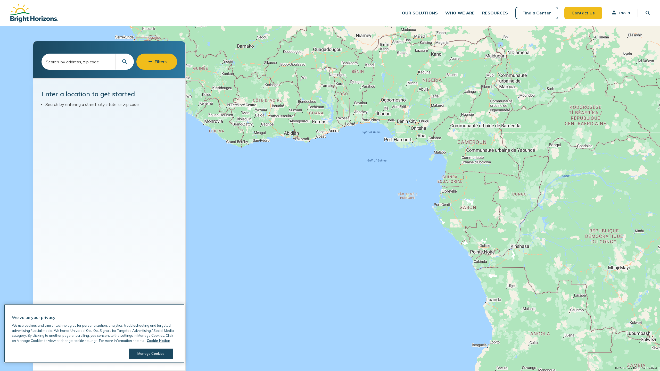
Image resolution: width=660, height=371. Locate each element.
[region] (330, 198)
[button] (420, 13)
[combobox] (88, 62)
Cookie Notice (158, 341)
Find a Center (537, 12)
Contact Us (583, 12)
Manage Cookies (151, 353)
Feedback (652, 368)
